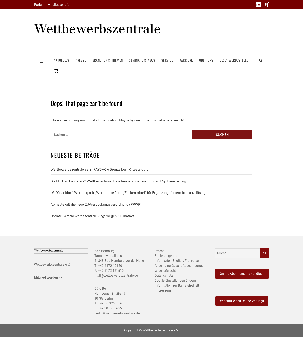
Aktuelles (61, 60)
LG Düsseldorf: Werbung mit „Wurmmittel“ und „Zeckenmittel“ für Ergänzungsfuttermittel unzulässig (128, 193)
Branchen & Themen (107, 60)
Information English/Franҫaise (177, 261)
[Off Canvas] (42, 60)
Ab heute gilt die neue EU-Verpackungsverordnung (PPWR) (95, 204)
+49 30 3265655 (110, 308)
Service (167, 60)
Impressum (163, 290)
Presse (80, 60)
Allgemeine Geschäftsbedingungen (180, 266)
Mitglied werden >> (48, 277)
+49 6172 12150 (110, 266)
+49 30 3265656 (110, 303)
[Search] (260, 60)
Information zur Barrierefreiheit (177, 285)
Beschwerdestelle (234, 60)
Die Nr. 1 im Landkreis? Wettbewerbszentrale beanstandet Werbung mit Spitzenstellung (118, 181)
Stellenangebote (166, 256)
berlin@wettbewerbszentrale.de (117, 313)
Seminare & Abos (142, 60)
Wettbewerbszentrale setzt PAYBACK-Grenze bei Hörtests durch (100, 169)
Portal (38, 5)
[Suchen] (264, 253)
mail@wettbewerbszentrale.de (116, 276)
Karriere (186, 60)
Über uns (206, 60)
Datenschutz (164, 276)
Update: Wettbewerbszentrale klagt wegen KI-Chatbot (92, 216)
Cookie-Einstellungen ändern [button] (175, 280)
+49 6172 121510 (111, 271)
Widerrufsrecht (165, 271)
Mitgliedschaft (58, 5)
